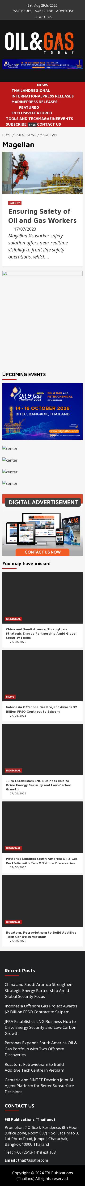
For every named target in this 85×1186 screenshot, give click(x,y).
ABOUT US (43, 17)
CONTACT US (49, 124)
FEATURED (29, 107)
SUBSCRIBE (44, 10)
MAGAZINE (48, 118)
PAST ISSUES (22, 10)
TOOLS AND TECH (22, 118)
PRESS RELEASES (58, 96)
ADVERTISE (65, 10)
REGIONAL (40, 90)
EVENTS (65, 118)
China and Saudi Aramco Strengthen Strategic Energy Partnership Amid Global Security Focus (41, 633)
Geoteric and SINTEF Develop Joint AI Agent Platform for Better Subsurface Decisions (39, 1085)
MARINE (19, 102)
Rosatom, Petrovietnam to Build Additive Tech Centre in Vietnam (41, 934)
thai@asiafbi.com (33, 1160)
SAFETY (15, 203)
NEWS (42, 85)
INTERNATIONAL (27, 96)
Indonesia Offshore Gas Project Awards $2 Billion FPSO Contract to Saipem (41, 709)
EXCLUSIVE (22, 113)
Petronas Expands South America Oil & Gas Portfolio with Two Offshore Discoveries (41, 861)
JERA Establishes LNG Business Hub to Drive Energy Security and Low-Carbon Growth (38, 785)
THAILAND (21, 90)
